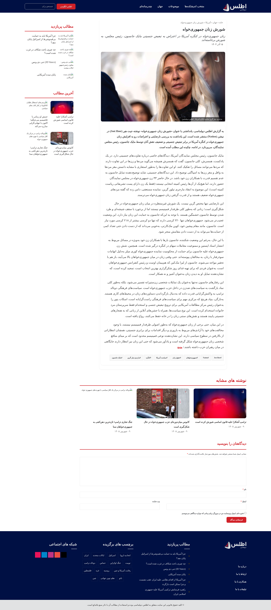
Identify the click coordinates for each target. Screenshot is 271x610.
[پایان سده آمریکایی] (65, 78)
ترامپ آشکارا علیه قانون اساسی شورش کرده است (220, 422)
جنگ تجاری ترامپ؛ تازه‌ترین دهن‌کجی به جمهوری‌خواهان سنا (38, 150)
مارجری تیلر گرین (133, 358)
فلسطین (87, 570)
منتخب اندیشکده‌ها (194, 6)
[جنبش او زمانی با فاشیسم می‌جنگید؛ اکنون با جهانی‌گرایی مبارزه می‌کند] (36, 107)
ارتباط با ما (241, 574)
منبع (179, 347)
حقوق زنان (176, 358)
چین (94, 578)
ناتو (120, 578)
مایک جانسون (116, 358)
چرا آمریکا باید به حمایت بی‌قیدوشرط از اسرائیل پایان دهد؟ (41, 39)
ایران (86, 555)
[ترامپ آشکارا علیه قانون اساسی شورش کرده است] (220, 403)
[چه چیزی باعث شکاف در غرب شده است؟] (65, 53)
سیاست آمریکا (161, 358)
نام (244, 489)
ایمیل (243, 501)
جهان (160, 6)
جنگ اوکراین (115, 563)
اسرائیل (112, 555)
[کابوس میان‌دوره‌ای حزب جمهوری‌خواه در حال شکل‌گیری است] (163, 403)
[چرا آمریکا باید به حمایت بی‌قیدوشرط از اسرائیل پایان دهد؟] (65, 40)
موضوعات (173, 6)
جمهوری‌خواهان (191, 358)
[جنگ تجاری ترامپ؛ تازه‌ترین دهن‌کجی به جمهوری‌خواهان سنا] (106, 403)
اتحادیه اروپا (125, 555)
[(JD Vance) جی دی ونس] (65, 66)
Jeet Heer (217, 358)
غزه (97, 570)
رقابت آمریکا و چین (122, 570)
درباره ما (242, 566)
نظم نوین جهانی (108, 578)
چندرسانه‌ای (145, 6)
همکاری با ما (240, 581)
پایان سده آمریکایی (46, 74)
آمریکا (208, 22)
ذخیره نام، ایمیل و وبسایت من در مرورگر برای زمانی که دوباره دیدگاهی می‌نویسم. (213, 513)
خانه (221, 22)
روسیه (106, 570)
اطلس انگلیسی (66, 6)
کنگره (148, 358)
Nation (205, 358)
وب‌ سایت (156, 501)
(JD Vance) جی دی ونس (44, 62)
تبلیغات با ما (240, 589)
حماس (103, 563)
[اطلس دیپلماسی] (233, 6)
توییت (127, 563)
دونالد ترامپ (89, 563)
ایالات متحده (98, 555)
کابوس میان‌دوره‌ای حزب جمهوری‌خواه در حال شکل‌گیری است (63, 150)
